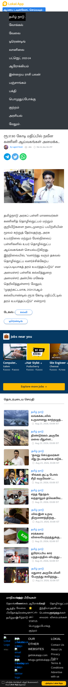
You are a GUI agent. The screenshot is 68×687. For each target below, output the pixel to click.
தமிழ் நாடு (16, 17)
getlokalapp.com (37, 655)
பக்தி (42, 603)
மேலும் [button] (14, 124)
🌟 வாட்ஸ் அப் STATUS (33, 614)
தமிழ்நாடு (12, 617)
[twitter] (16, 158)
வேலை (21, 608)
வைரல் (43, 617)
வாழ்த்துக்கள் (58, 613)
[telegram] (8, 158)
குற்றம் (33, 630)
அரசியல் (55, 608)
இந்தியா (44, 608)
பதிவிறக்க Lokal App (54, 683)
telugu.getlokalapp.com (41, 659)
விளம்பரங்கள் (58, 617)
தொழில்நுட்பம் (59, 603)
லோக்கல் (22, 603)
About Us (56, 649)
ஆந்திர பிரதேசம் (11, 610)
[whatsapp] (24, 158)
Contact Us (57, 644)
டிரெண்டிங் (22, 613)
